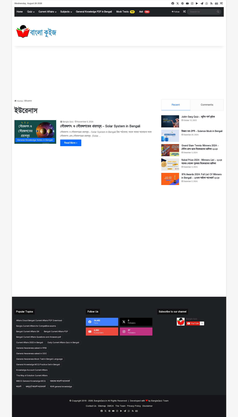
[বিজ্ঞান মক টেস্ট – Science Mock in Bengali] (170, 136)
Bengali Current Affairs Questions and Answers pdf (38, 337)
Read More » (70, 142)
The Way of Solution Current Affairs (31, 375)
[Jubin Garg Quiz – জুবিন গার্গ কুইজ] (170, 121)
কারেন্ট (18, 386)
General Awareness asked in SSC (31, 353)
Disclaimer (147, 406)
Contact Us (91, 406)
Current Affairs (46, 11)
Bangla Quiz (68, 122)
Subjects (65, 11)
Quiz (29, 11)
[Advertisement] (119, 72)
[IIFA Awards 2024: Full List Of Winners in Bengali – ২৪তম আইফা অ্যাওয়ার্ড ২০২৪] (170, 179)
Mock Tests (125, 11)
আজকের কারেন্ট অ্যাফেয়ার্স (60, 381)
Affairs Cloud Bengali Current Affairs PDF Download (39, 320)
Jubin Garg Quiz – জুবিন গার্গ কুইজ (198, 116)
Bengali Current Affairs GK (27, 331)
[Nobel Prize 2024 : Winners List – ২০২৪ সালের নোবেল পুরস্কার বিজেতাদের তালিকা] (170, 164)
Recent (176, 104)
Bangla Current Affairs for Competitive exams (36, 326)
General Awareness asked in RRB (31, 348)
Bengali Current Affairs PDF (56, 331)
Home (20, 11)
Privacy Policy (134, 406)
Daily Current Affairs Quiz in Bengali (63, 342)
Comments (207, 104)
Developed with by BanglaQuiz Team (149, 401)
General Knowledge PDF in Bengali (94, 11)
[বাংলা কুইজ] (35, 31)
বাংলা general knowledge (61, 386)
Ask (144, 11)
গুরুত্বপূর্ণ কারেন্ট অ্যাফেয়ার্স (35, 386)
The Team (120, 406)
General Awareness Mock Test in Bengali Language (39, 359)
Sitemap (102, 406)
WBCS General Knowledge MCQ (30, 381)
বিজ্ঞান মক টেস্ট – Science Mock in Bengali (201, 131)
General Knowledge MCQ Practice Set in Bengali (38, 364)
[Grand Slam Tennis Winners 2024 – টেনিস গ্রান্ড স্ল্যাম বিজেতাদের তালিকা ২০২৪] (170, 150)
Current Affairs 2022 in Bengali (29, 342)
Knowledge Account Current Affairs (31, 370)
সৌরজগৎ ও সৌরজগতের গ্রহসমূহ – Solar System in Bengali (100, 126)
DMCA (110, 406)
